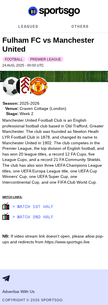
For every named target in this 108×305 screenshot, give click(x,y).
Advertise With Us (18, 291)
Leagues (28, 26)
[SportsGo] (54, 11)
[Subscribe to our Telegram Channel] (7, 278)
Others (80, 26)
